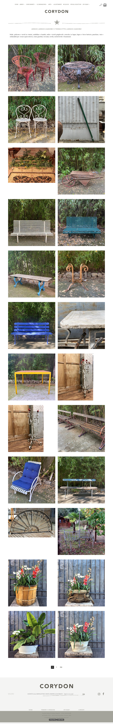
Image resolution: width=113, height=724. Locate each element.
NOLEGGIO (66, 4)
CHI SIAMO (86, 4)
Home (31, 710)
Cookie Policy (60, 719)
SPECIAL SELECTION (75, 4)
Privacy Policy (53, 719)
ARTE (49, 4)
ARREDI (22, 4)
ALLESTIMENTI (58, 4)
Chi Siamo (66, 710)
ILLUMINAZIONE (41, 4)
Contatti (81, 710)
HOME (16, 4)
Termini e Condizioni (48, 710)
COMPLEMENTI (30, 4)
